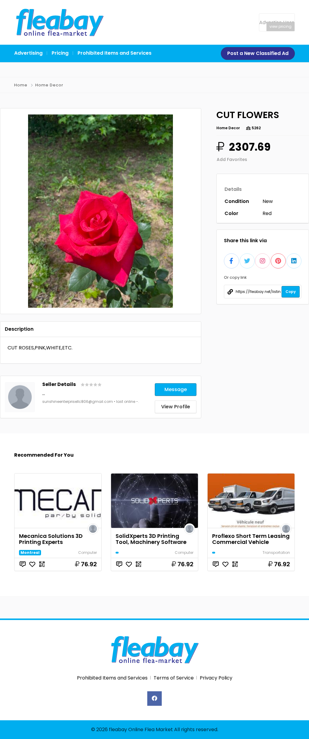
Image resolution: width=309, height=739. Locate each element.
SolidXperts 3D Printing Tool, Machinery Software (151, 539)
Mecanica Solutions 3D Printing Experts (51, 539)
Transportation (276, 552)
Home (20, 85)
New (268, 201)
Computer (87, 552)
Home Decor (49, 85)
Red (267, 213)
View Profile (175, 406)
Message (175, 389)
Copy (290, 291)
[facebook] (154, 698)
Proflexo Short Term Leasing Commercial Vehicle (251, 539)
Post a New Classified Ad (257, 53)
